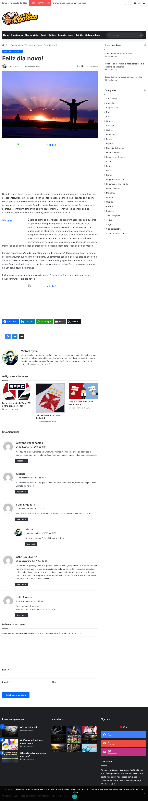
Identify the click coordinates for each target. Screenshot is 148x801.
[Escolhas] (58, 748)
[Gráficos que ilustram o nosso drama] (10, 744)
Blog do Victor (32, 35)
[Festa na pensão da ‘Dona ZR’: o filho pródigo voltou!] (16, 391)
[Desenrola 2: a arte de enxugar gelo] (89, 748)
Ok (74, 796)
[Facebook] (8, 336)
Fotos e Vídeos (113, 152)
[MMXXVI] (58, 739)
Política (109, 206)
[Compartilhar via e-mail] (21, 336)
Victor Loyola (12, 66)
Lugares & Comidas (115, 179)
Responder (21, 461)
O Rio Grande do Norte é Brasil (118, 53)
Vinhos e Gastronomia (116, 233)
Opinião (79, 35)
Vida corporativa (114, 229)
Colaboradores (92, 35)
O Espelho (57, 3)
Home (6, 35)
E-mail (6, 682)
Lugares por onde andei (117, 184)
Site (54, 682)
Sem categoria (113, 215)
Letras (109, 166)
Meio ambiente (113, 188)
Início (6, 45)
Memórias (110, 193)
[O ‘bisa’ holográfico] (10, 731)
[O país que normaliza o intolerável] (89, 739)
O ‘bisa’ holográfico (29, 727)
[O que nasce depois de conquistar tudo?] (89, 730)
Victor (29, 529)
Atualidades (17, 35)
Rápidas (110, 211)
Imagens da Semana (115, 157)
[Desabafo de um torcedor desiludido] (50, 398)
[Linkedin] (14, 336)
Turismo (110, 220)
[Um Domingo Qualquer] (74, 730)
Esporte (62, 35)
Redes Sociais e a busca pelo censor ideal (123, 77)
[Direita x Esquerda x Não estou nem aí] (83, 391)
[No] (144, 793)
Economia (110, 134)
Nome (5, 670)
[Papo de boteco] (20, 18)
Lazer (70, 35)
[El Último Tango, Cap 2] (74, 739)
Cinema (109, 121)
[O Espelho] (58, 730)
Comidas (110, 125)
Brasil (44, 35)
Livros (109, 170)
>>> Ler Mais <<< (109, 784)
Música (109, 197)
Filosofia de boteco (33, 45)
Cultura (52, 35)
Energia (109, 139)
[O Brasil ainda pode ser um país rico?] (10, 757)
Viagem (109, 224)
